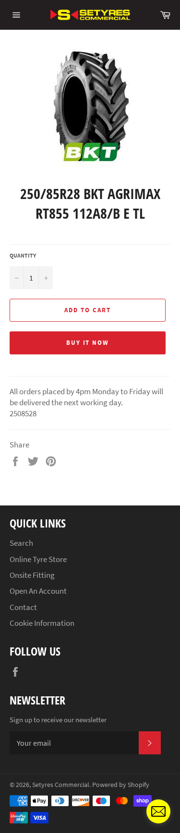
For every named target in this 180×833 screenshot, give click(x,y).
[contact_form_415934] (158, 811)
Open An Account (38, 591)
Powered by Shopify (120, 785)
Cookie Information (42, 623)
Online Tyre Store (38, 559)
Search (21, 543)
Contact (23, 607)
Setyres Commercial (60, 785)
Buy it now (87, 343)
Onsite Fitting (32, 575)
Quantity (23, 255)
